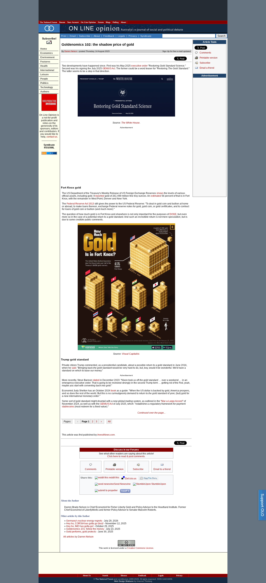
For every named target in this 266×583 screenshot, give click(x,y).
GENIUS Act (108, 68)
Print (63, 36)
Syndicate (145, 36)
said (74, 367)
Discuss (124, 575)
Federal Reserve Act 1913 (80, 203)
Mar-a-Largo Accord (171, 401)
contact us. (52, 136)
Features (45, 61)
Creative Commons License (140, 548)
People (44, 78)
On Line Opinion (88, 22)
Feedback (109, 36)
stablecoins (68, 406)
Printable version (209, 57)
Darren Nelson (70, 51)
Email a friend (207, 68)
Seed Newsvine (122, 484)
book (113, 390)
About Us (87, 575)
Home (43, 48)
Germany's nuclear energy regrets (84, 520)
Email (73, 36)
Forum (100, 22)
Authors (44, 91)
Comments (205, 52)
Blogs (108, 22)
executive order (139, 65)
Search (105, 575)
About (123, 22)
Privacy (133, 36)
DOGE (173, 214)
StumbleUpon (158, 484)
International (47, 70)
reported (99, 196)
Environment (47, 57)
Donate (62, 22)
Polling (115, 22)
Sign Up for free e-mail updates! (176, 51)
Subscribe (84, 36)
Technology (46, 87)
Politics (44, 83)
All (109, 421)
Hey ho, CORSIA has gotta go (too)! (84, 523)
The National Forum (48, 22)
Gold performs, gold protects (81, 531)
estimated (156, 196)
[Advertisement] (133, 10)
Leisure (44, 74)
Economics (46, 53)
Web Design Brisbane (124, 581)
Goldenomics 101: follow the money (85, 529)
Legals (121, 36)
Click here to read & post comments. (126, 456)
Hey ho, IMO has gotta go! (79, 526)
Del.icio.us (130, 478)
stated (96, 380)
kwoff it (125, 491)
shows (160, 193)
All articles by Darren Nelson (78, 536)
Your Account (73, 22)
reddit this (113, 477)
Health (44, 66)
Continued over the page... (151, 412)
